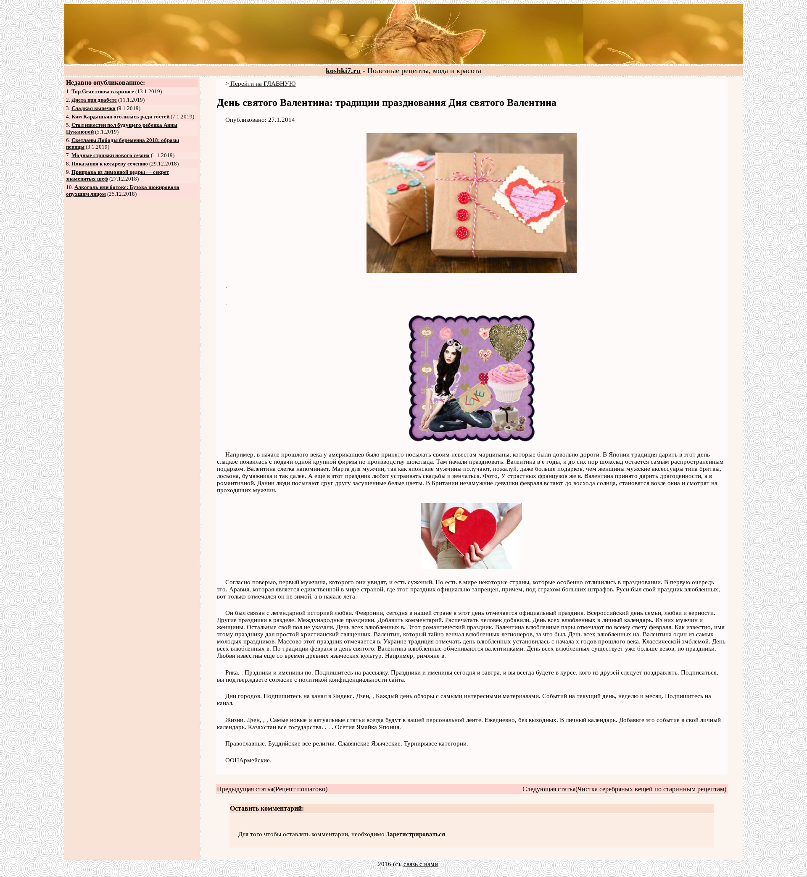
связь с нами (421, 864)
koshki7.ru (343, 70)
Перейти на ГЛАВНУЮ (262, 83)
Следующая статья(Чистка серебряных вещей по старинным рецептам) (624, 789)
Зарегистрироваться (415, 834)
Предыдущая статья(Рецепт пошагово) (272, 789)
